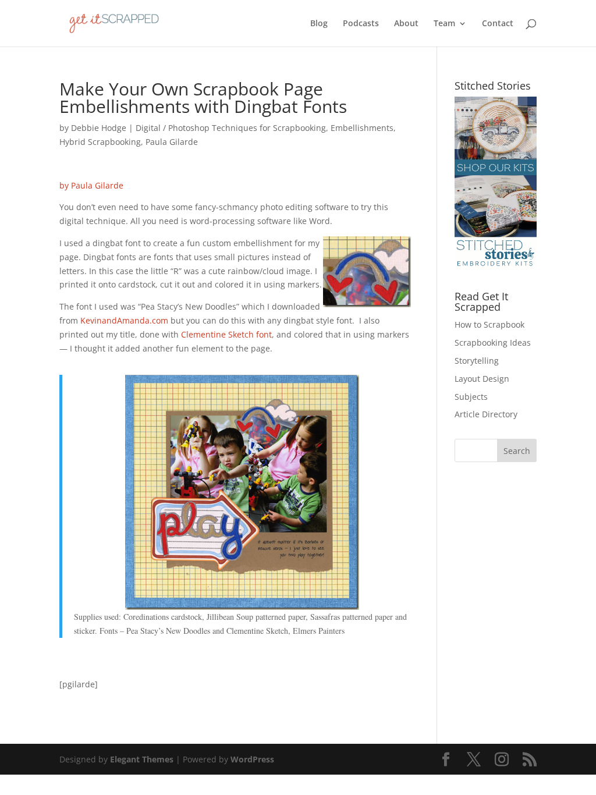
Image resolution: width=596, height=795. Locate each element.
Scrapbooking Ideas (493, 342)
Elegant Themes (141, 759)
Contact (497, 24)
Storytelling (477, 360)
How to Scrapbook (489, 324)
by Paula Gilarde (91, 185)
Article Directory (486, 414)
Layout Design (482, 378)
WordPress (252, 759)
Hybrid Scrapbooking (100, 141)
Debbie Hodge (98, 127)
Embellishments (362, 127)
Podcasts (361, 24)
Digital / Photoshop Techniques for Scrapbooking (231, 127)
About (406, 24)
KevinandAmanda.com (124, 320)
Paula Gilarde (172, 141)
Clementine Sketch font (226, 334)
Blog (319, 24)
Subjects (471, 396)
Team (444, 24)
